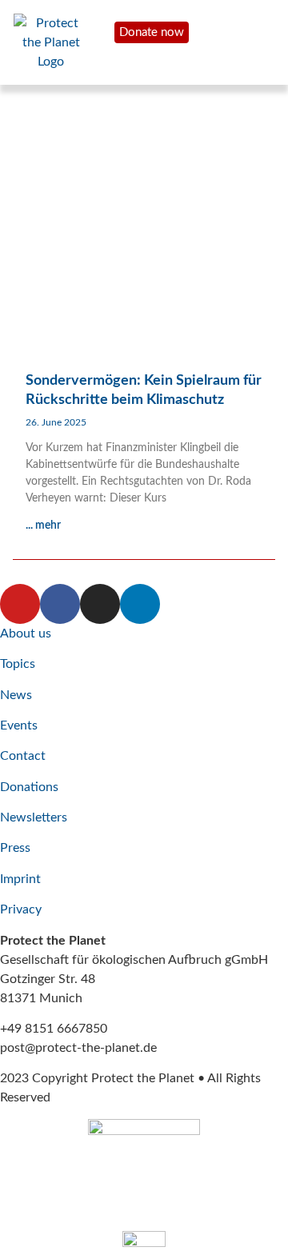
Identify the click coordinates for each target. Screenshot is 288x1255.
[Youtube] (20, 604)
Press (15, 847)
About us (25, 633)
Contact (23, 755)
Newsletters (33, 817)
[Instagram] (100, 604)
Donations (29, 787)
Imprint (20, 879)
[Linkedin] (140, 604)
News (16, 695)
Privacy (21, 909)
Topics (17, 663)
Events (19, 725)
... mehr (43, 525)
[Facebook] (60, 604)
